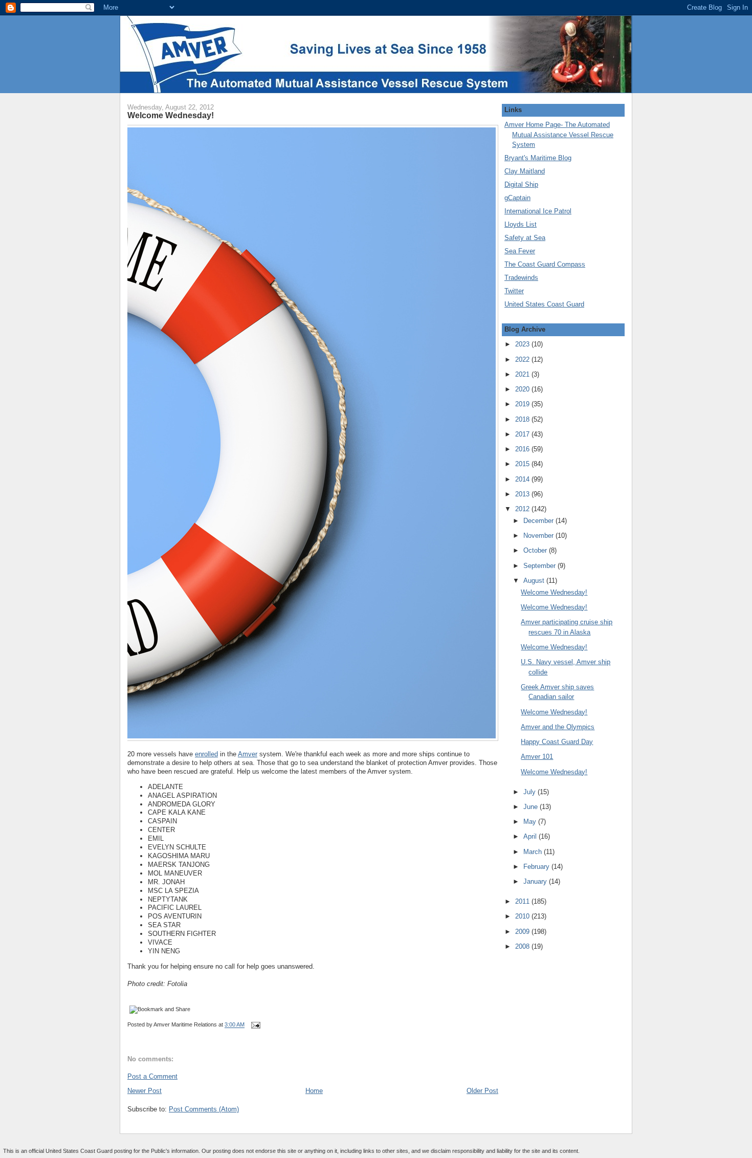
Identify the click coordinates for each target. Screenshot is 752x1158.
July (530, 792)
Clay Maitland (524, 171)
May (530, 821)
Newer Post (144, 1091)
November (539, 535)
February (537, 866)
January (536, 881)
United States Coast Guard (544, 304)
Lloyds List (520, 224)
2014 (523, 479)
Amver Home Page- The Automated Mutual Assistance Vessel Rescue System (558, 134)
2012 (523, 509)
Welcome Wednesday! (170, 115)
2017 (523, 434)
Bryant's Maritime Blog (537, 158)
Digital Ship (521, 184)
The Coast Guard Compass (544, 264)
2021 (523, 374)
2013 (523, 494)
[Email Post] (254, 1025)
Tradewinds (521, 277)
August (534, 580)
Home (314, 1091)
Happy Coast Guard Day (557, 742)
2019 (523, 404)
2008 (523, 946)
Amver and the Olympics (557, 727)
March (533, 852)
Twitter (514, 291)
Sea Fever (519, 251)
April (531, 836)
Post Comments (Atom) (204, 1109)
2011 (523, 901)
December (539, 521)
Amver (247, 754)
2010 (523, 916)
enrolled (206, 754)
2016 (523, 449)
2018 (523, 419)
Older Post (482, 1091)
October (536, 550)
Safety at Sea (524, 238)
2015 (523, 464)
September (540, 566)
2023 (523, 344)
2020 (523, 389)
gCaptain (517, 198)
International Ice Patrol (537, 211)
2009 (523, 931)
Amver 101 (537, 756)
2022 (523, 359)
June (531, 807)
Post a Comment (152, 1076)
